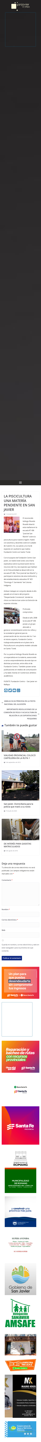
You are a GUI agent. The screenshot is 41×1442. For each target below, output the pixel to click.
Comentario (7, 880)
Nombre (6, 909)
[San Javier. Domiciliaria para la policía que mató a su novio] (20, 772)
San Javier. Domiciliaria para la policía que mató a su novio (18, 805)
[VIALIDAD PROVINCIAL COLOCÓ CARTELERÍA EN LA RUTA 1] (20, 732)
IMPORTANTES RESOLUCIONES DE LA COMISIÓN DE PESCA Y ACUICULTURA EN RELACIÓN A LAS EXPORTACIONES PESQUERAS (20, 714)
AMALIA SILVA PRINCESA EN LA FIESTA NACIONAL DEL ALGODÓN (19, 702)
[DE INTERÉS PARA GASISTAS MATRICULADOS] (20, 820)
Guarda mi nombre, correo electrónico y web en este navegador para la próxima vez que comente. (20, 947)
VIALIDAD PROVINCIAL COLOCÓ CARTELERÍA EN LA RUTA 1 (20, 757)
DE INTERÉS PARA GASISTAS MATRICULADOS (17, 845)
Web (3, 930)
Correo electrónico (10, 920)
